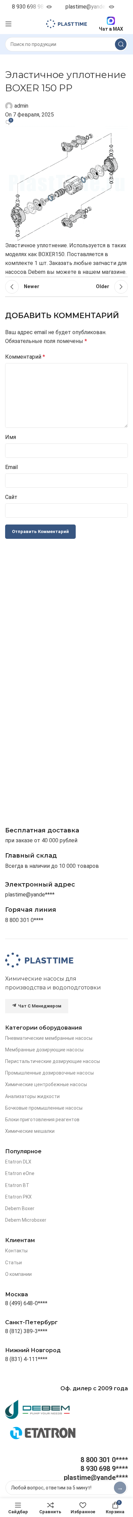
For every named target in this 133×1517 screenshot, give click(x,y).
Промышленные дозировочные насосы (49, 1073)
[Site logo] (66, 23)
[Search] (121, 44)
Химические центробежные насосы (46, 1084)
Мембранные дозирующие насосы (44, 1049)
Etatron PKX (18, 1197)
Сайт (11, 497)
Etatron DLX (18, 1161)
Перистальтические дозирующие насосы (52, 1061)
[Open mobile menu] (8, 24)
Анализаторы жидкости (32, 1096)
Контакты (16, 1250)
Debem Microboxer (25, 1220)
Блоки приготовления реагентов (42, 1119)
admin (21, 106)
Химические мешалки (30, 1131)
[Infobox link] (30, 910)
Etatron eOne (19, 1173)
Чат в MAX (111, 28)
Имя (10, 437)
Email (11, 467)
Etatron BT (17, 1185)
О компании (18, 1274)
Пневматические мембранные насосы (48, 1038)
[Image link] (39, 959)
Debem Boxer (19, 1208)
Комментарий (25, 357)
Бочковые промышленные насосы (44, 1108)
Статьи (13, 1262)
